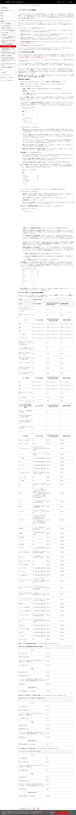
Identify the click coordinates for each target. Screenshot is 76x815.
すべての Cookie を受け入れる (62, 812)
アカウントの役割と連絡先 (26, 5)
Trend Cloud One (15, 5)
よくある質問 (3, 72)
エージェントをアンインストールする (8, 64)
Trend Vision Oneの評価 (7, 67)
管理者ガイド (3, 21)
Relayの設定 (4, 34)
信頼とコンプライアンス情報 (6, 77)
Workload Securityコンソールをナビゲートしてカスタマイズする (8, 52)
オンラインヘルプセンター (6, 5)
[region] (38, 812)
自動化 (2, 18)
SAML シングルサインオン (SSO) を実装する (8, 41)
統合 (1, 69)
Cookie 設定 (52, 812)
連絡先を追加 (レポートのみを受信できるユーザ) (9, 49)
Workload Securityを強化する (8, 57)
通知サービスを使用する (7, 55)
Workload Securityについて (6, 10)
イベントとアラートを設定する (8, 30)
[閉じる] (74, 812)
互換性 (2, 13)
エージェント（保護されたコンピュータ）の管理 (8, 37)
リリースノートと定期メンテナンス (7, 81)
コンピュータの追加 (6, 23)
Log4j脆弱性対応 (4, 7)
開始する (2, 15)
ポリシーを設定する (6, 25)
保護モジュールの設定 (6, 28)
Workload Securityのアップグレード (8, 60)
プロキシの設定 (5, 32)
